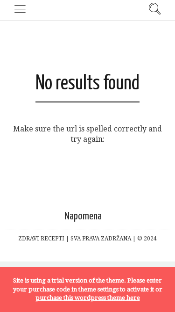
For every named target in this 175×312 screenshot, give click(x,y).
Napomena (83, 216)
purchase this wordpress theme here (87, 297)
